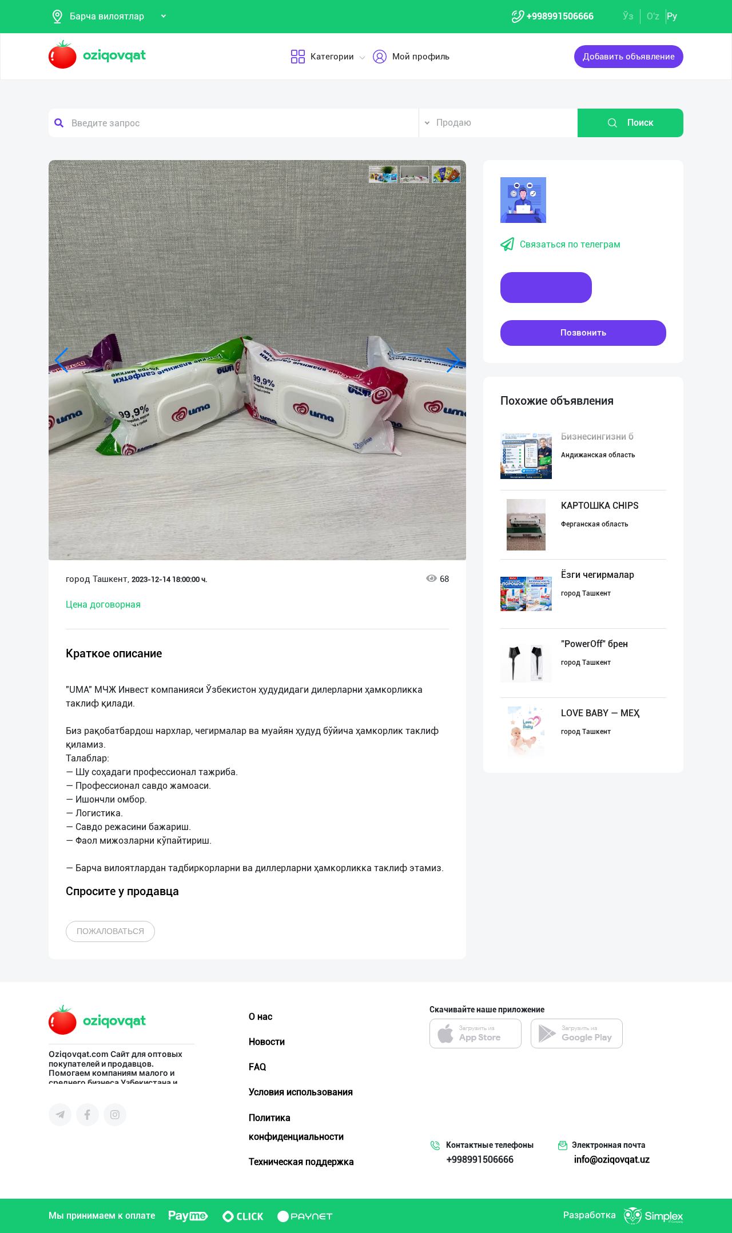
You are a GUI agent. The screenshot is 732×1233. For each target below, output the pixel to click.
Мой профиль (420, 56)
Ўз (628, 16)
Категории (332, 56)
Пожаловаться (110, 931)
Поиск (640, 122)
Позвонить (583, 333)
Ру (672, 16)
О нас (260, 1016)
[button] (383, 174)
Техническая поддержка (301, 1161)
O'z (653, 16)
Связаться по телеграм (570, 244)
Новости (267, 1041)
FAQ (257, 1067)
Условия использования (301, 1092)
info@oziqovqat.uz (612, 1159)
